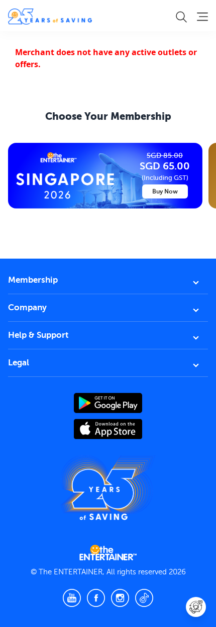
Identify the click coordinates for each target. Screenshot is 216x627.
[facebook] (96, 598)
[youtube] (72, 598)
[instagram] (120, 598)
